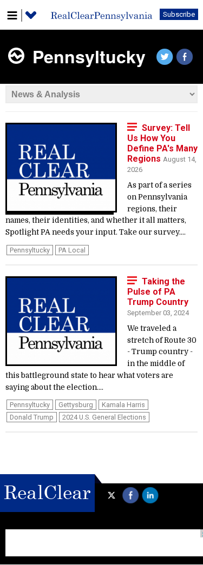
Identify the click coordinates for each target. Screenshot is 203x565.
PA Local (72, 250)
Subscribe (179, 14)
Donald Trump (32, 417)
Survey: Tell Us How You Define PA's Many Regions (162, 143)
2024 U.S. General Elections (104, 417)
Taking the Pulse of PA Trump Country (157, 291)
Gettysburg (75, 405)
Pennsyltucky (30, 250)
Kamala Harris (123, 405)
